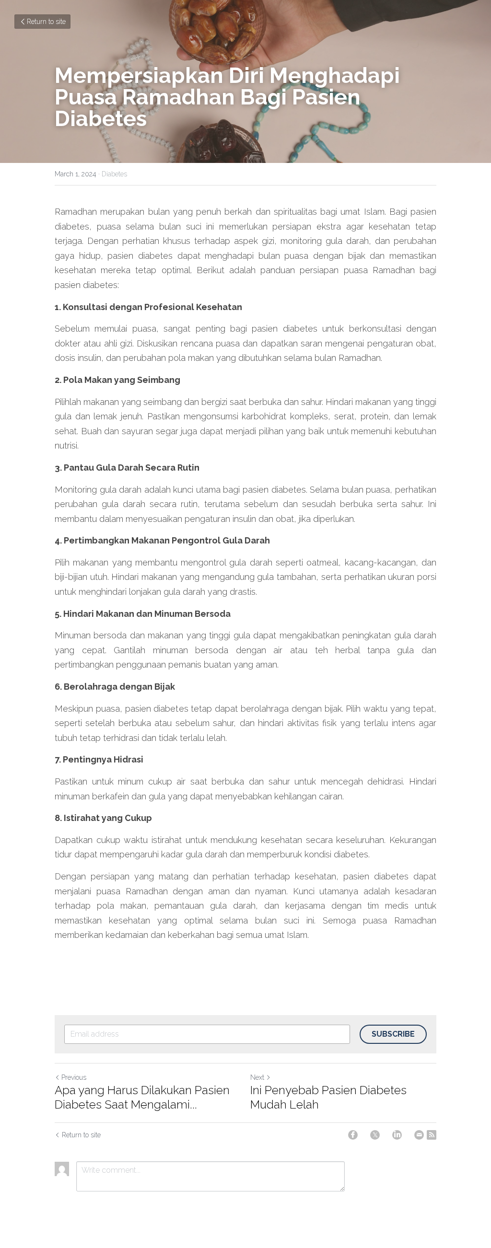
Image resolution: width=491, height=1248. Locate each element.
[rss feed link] (431, 1135)
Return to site (46, 21)
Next (257, 1077)
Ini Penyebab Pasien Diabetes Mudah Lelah (328, 1097)
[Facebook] (353, 1135)
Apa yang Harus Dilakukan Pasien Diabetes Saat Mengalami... (142, 1097)
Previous (73, 1077)
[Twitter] (375, 1135)
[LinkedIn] (397, 1135)
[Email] (419, 1135)
